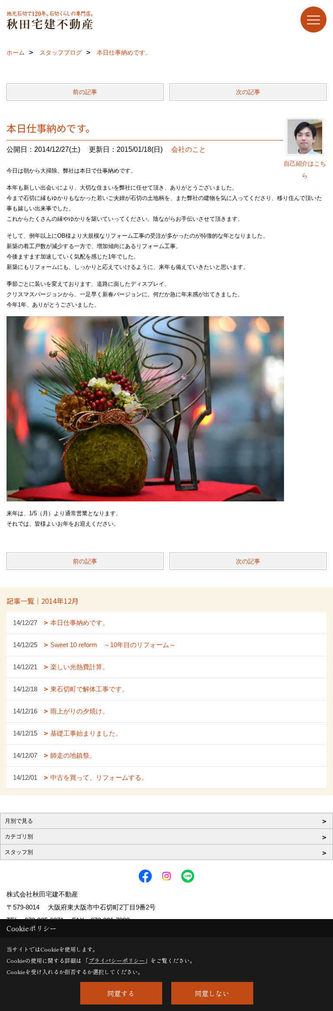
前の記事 (85, 91)
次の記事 (248, 91)
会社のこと (188, 149)
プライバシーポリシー (116, 960)
